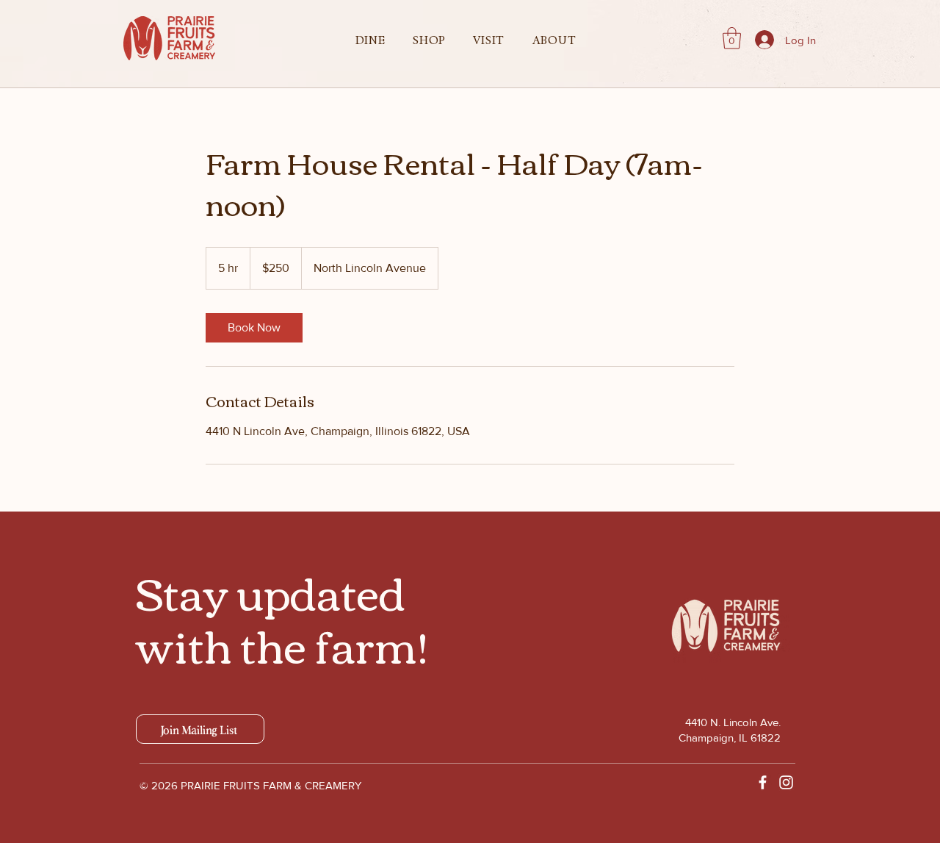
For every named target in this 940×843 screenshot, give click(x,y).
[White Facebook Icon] (762, 782)
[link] (254, 327)
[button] (370, 40)
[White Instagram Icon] (786, 782)
